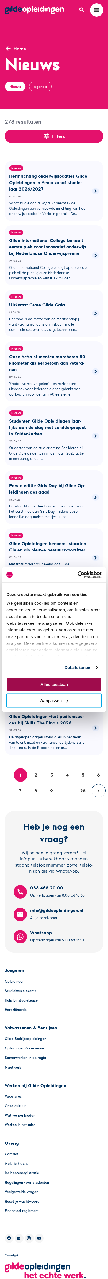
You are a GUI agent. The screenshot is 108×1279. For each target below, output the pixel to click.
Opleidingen (14, 981)
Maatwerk (13, 1067)
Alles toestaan (54, 684)
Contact (11, 1154)
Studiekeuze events (20, 990)
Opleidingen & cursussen (25, 1048)
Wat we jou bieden (20, 1115)
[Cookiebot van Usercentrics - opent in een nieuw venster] (78, 575)
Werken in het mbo (20, 1124)
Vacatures (13, 1096)
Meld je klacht (16, 1163)
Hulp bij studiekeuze (21, 1000)
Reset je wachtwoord (22, 1201)
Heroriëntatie (16, 1009)
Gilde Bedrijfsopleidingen (25, 1038)
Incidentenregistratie (22, 1173)
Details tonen (77, 667)
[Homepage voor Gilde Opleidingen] (34, 10)
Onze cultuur (15, 1106)
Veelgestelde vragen (21, 1192)
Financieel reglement (22, 1211)
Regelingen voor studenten (27, 1182)
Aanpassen (51, 700)
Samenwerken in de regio (25, 1057)
